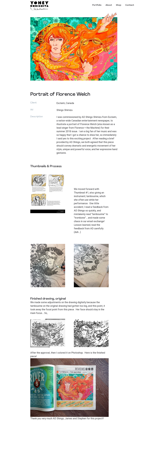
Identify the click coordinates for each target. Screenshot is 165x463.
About (109, 5)
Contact (129, 5)
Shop (118, 5)
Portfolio (96, 5)
